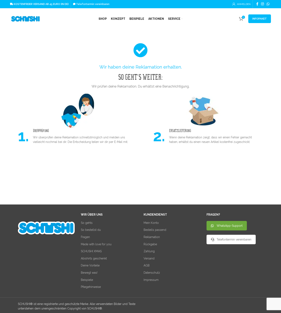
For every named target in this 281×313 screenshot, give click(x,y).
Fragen (85, 237)
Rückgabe (150, 244)
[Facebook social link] (257, 4)
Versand (149, 258)
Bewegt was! (89, 272)
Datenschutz (152, 272)
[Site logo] (25, 18)
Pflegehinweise (91, 286)
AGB (147, 265)
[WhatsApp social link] (268, 4)
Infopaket (259, 18)
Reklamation (152, 237)
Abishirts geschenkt (94, 258)
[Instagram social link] (262, 4)
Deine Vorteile (90, 265)
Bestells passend (155, 229)
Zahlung (149, 251)
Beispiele (87, 279)
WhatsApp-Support (230, 225)
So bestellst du (91, 229)
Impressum (151, 279)
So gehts (87, 222)
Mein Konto (151, 222)
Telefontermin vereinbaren (234, 239)
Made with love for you (96, 244)
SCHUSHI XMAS (91, 251)
